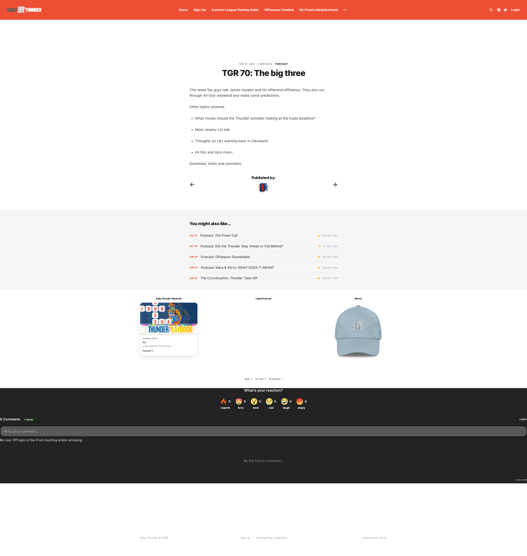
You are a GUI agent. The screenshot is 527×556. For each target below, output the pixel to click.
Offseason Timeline (279, 10)
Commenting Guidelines (271, 537)
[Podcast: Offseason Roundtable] (263, 257)
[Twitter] (505, 10)
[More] (345, 10)
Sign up (245, 537)
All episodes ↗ (276, 379)
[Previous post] (192, 184)
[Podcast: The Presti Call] (263, 235)
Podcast (281, 63)
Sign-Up (200, 10)
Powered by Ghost (375, 537)
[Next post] (335, 184)
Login (515, 10)
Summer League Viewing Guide (235, 10)
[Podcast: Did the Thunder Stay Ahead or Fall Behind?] (263, 246)
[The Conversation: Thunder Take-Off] (263, 278)
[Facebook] (498, 10)
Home (183, 10)
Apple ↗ (248, 379)
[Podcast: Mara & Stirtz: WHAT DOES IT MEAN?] (263, 267)
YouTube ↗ (260, 379)
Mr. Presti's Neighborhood (319, 10)
